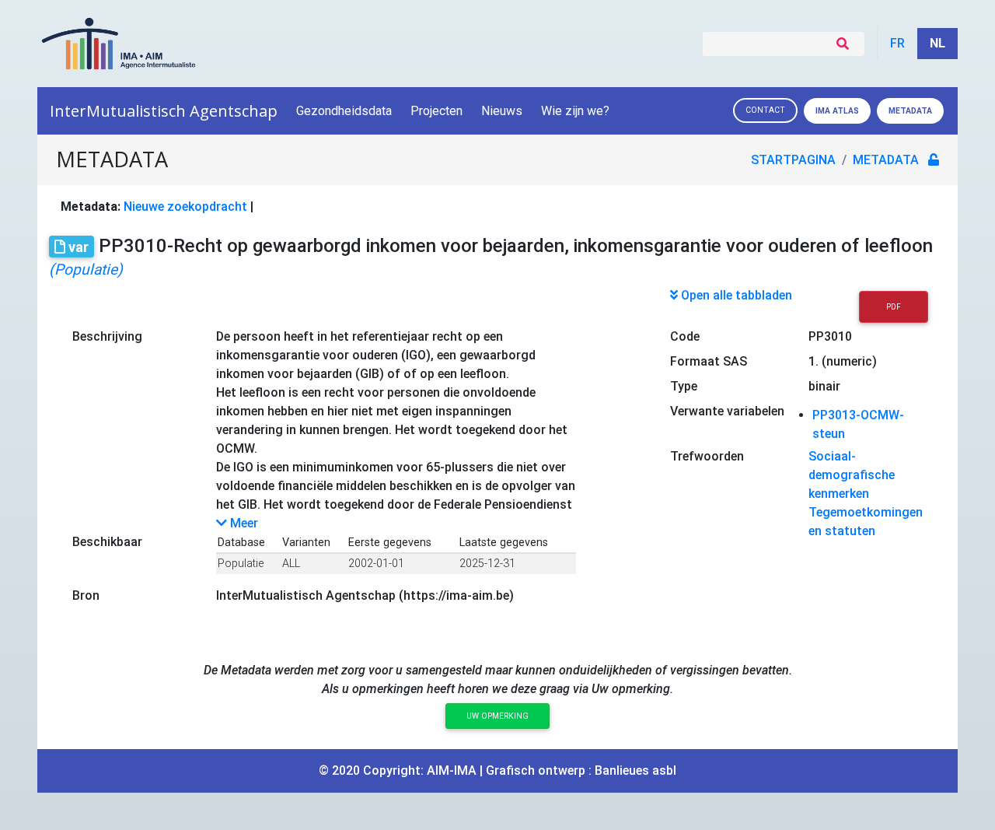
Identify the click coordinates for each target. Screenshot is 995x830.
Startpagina (793, 159)
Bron (86, 595)
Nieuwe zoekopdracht (185, 206)
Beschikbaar (107, 541)
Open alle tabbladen (735, 295)
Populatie (241, 563)
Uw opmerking (497, 716)
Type (683, 386)
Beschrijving (107, 336)
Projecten (436, 110)
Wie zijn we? (575, 110)
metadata (886, 159)
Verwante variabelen (727, 411)
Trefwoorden (707, 456)
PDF (893, 307)
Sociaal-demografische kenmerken (851, 475)
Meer (242, 523)
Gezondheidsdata (344, 110)
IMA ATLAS (837, 111)
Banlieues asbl (635, 770)
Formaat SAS (708, 361)
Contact (765, 110)
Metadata (910, 111)
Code (685, 336)
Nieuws (501, 110)
